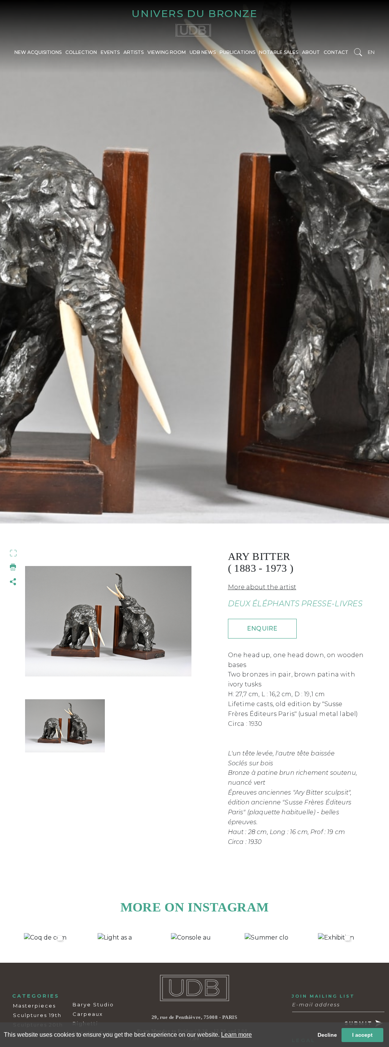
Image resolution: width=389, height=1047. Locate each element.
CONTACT (336, 52)
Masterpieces (34, 1006)
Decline (327, 1035)
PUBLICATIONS (237, 52)
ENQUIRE (262, 628)
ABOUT (311, 52)
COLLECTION (81, 52)
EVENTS (110, 52)
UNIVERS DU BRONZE (194, 13)
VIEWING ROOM (166, 52)
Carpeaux (88, 1014)
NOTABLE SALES (278, 52)
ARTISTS (133, 52)
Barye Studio (93, 1004)
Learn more (236, 1034)
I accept (362, 1035)
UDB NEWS (203, 52)
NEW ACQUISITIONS (38, 52)
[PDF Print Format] (13, 567)
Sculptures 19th (37, 1015)
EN (371, 52)
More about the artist (262, 587)
